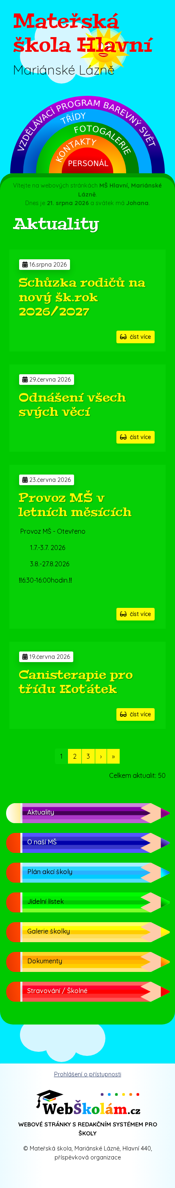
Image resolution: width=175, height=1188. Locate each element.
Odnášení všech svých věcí (72, 405)
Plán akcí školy (49, 872)
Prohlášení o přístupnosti (87, 1074)
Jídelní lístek (45, 901)
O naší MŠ (42, 842)
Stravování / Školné (57, 991)
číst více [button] (139, 336)
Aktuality (40, 812)
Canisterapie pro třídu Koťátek (76, 682)
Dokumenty (44, 961)
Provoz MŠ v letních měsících (75, 505)
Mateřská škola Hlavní (82, 33)
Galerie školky (48, 931)
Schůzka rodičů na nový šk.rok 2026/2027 (82, 297)
